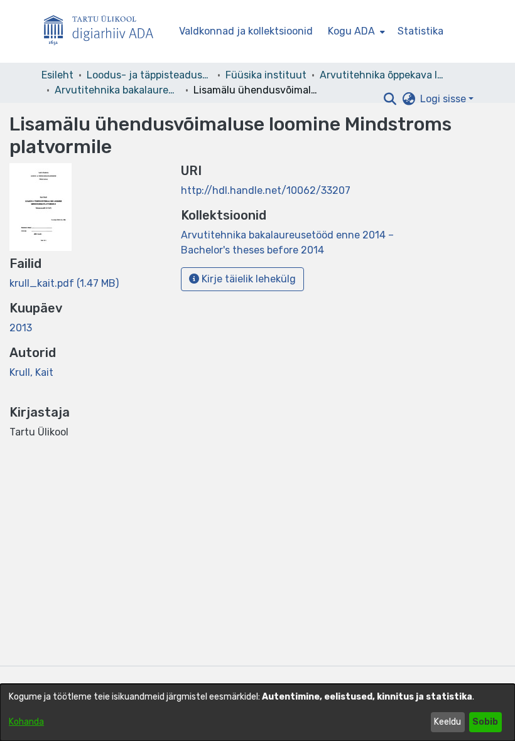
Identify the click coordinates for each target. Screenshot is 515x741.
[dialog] (257, 712)
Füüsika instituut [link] (265, 75)
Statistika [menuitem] (420, 31)
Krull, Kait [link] (31, 372)
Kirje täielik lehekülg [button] (247, 279)
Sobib (485, 722)
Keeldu (447, 722)
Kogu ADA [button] (351, 31)
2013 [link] (20, 328)
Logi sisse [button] (444, 99)
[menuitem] (355, 31)
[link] (64, 283)
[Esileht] (103, 31)
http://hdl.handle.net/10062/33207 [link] (265, 190)
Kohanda (26, 722)
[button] (390, 99)
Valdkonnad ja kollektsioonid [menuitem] (246, 31)
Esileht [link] (57, 75)
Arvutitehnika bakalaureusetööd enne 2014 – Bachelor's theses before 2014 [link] (117, 90)
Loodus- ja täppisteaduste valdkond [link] (149, 75)
